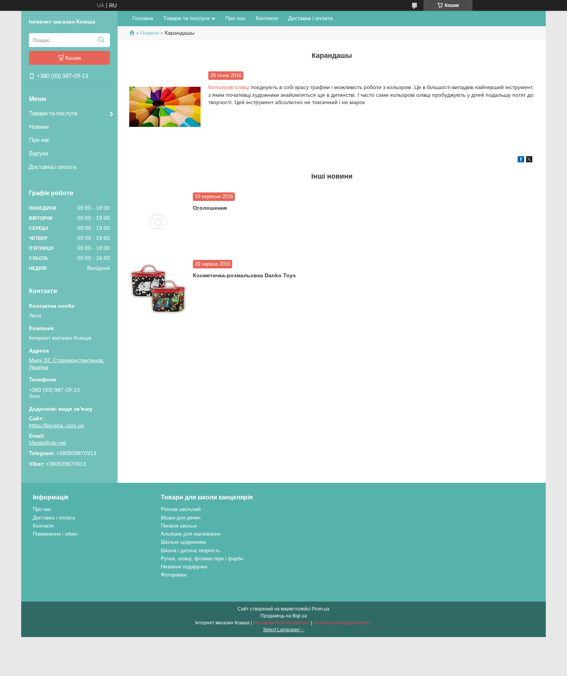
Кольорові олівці (228, 87)
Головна (142, 18)
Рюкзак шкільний (181, 509)
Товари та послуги (53, 113)
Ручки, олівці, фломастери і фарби (202, 558)
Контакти (267, 18)
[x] (529, 160)
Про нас (39, 140)
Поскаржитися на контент (281, 622)
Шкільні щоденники (183, 542)
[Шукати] (101, 40)
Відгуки (38, 153)
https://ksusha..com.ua (56, 425)
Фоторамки (173, 575)
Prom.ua (320, 609)
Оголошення (210, 208)
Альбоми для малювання (190, 534)
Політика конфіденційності (342, 622)
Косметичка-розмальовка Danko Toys (244, 275)
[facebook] (521, 160)
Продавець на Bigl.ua (283, 616)
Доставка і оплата (52, 167)
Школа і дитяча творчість (190, 550)
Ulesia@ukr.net (47, 443)
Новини (39, 126)
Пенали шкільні (179, 526)
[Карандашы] (165, 107)
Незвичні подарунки (184, 567)
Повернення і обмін (55, 534)
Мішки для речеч (181, 518)
